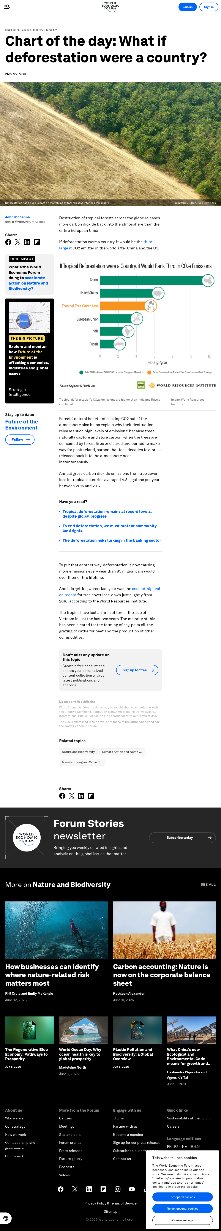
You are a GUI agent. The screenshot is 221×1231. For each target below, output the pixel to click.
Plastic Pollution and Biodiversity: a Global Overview (133, 1054)
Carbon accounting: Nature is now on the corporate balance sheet (161, 974)
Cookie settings (182, 1220)
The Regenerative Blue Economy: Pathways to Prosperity (26, 1054)
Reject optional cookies (182, 1208)
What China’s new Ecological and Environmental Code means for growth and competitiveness (187, 1058)
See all (208, 884)
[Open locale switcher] (5, 1218)
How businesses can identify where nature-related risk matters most (52, 974)
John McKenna (17, 217)
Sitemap (110, 1211)
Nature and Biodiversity (31, 30)
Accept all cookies (182, 1197)
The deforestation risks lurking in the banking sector (112, 540)
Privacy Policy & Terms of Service (110, 1203)
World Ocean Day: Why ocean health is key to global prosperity (80, 1054)
